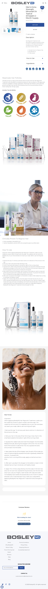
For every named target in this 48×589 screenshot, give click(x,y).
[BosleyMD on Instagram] (9, 584)
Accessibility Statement (24, 550)
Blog (9, 559)
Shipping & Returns (24, 547)
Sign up (21, 567)
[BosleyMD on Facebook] (6, 584)
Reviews (9, 554)
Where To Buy (9, 547)
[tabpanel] (13, 16)
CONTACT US (24, 573)
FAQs (9, 557)
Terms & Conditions (24, 542)
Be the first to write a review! (24, 523)
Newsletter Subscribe (24, 564)
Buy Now (35, 29)
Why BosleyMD (9, 545)
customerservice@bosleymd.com (24, 576)
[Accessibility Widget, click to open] (2, 587)
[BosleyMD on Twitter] (2, 584)
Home (9, 542)
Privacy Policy (24, 545)
